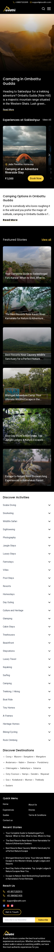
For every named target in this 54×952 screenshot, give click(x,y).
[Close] (48, 459)
